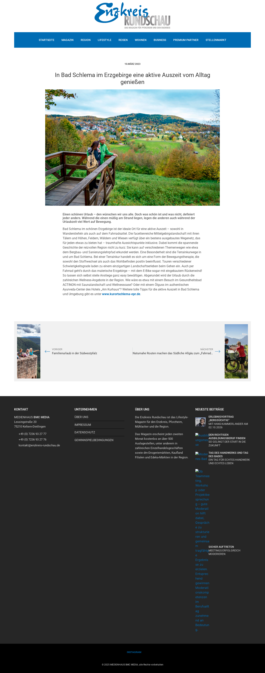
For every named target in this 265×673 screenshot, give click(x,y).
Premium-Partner (185, 39)
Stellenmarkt (216, 39)
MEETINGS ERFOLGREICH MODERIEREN (224, 550)
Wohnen (140, 39)
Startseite (46, 39)
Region (86, 39)
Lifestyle (104, 39)
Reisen (123, 39)
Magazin (67, 39)
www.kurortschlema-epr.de (121, 294)
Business (160, 39)
